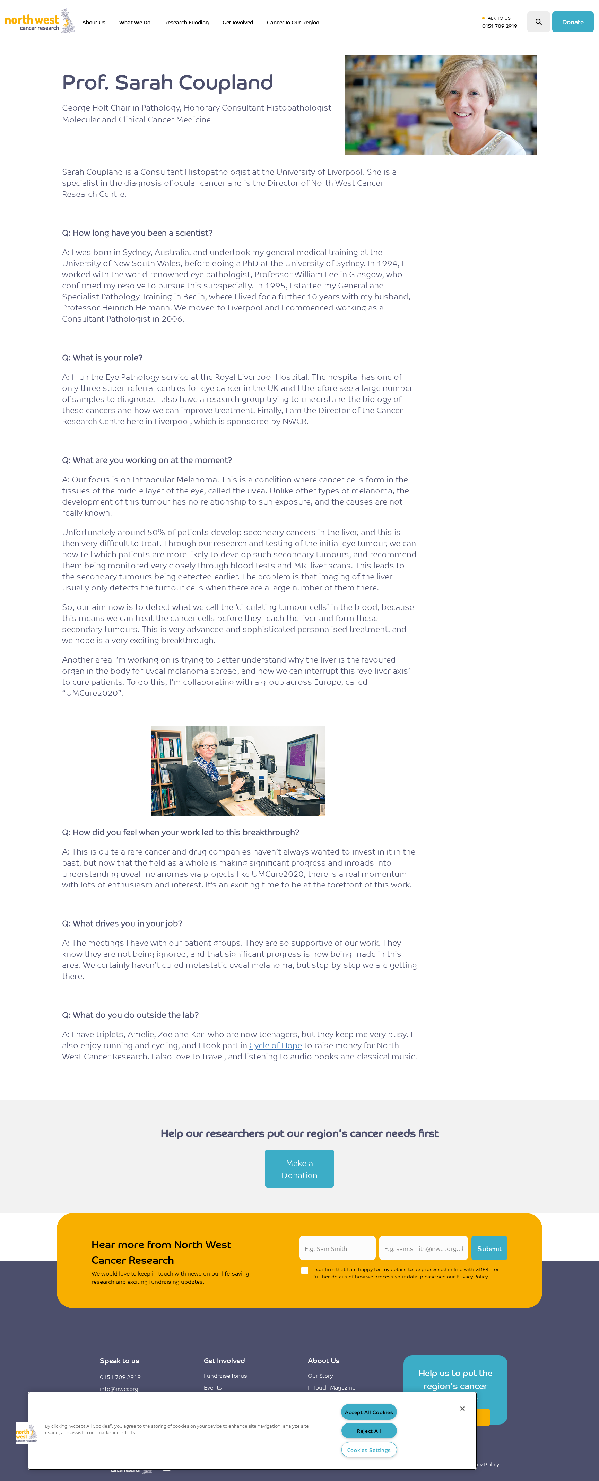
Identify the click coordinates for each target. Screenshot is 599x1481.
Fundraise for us (225, 1375)
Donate (573, 21)
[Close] (462, 1408)
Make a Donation (299, 1169)
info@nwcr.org (119, 1388)
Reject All (369, 1430)
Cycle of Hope (275, 1045)
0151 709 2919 (120, 1377)
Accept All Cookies (369, 1412)
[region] (252, 1431)
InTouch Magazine (331, 1387)
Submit (489, 1248)
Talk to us (501, 21)
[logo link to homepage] (40, 21)
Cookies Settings (369, 1449)
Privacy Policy (481, 1464)
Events (213, 1387)
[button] (27, 1433)
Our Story (320, 1375)
